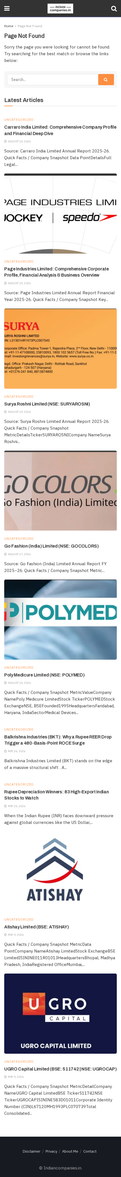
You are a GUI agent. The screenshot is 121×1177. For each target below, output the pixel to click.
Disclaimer (32, 1151)
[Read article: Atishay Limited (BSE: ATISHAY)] (60, 871)
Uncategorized (19, 119)
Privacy (51, 1151)
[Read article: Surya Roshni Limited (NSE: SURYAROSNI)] (60, 349)
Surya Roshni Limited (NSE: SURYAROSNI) (47, 404)
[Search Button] (114, 8)
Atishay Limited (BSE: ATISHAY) (36, 927)
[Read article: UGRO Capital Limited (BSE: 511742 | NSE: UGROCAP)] (60, 1014)
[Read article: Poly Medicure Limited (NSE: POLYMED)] (60, 620)
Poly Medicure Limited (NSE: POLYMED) (44, 675)
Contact (90, 1151)
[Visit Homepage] (60, 8)
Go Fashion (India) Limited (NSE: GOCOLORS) (51, 546)
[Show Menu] (7, 8)
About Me (70, 1151)
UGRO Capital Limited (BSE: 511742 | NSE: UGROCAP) (60, 1069)
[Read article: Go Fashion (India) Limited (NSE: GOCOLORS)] (60, 491)
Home (8, 26)
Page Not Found (30, 26)
